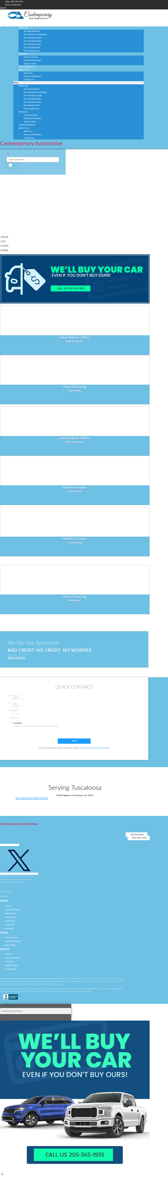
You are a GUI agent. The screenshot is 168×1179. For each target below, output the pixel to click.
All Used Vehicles (32, 31)
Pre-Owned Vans (31, 51)
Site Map (3, 896)
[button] (78, 82)
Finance (23, 54)
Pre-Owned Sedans (33, 41)
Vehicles (23, 28)
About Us (24, 70)
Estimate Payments (32, 60)
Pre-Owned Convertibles (35, 34)
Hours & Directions (32, 76)
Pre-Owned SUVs (32, 47)
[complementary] (160, 1171)
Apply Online (30, 64)
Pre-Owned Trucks (32, 44)
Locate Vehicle (27, 67)
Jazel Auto (20, 882)
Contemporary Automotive (31, 143)
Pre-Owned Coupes (33, 38)
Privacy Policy (84, 748)
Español (3, 8)
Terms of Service (99, 748)
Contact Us (29, 80)
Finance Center (31, 57)
